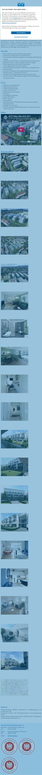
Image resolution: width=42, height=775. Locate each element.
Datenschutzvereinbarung (9, 23)
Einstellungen (16, 18)
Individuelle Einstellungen (21, 37)
